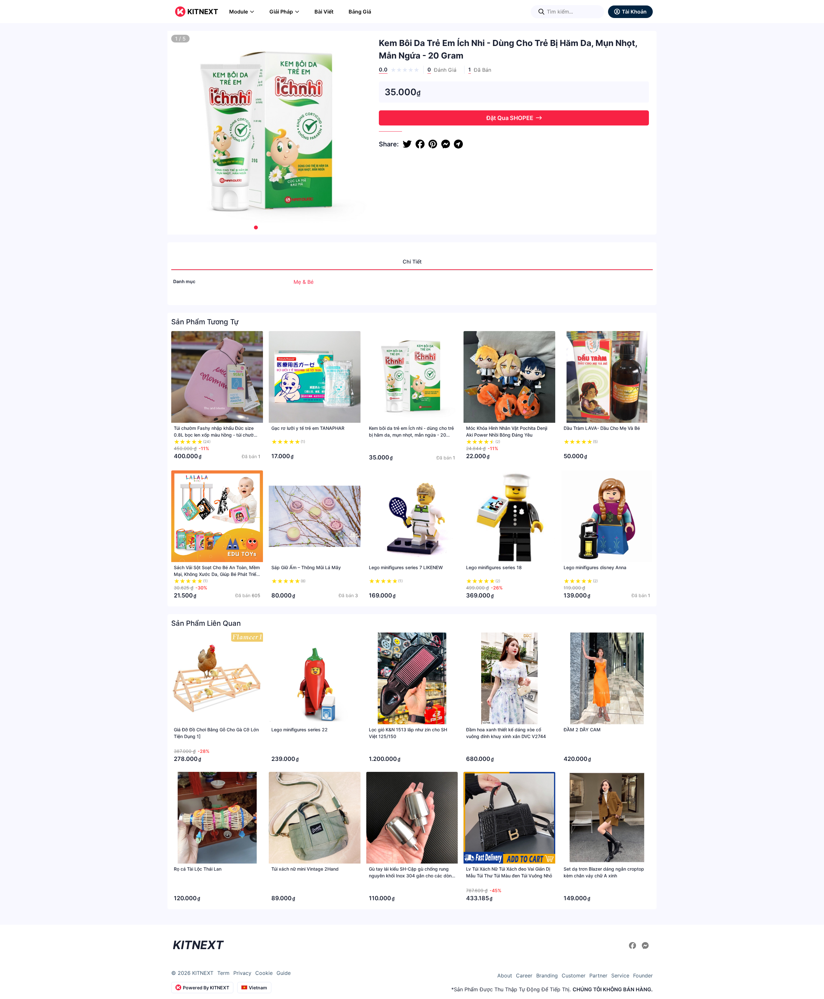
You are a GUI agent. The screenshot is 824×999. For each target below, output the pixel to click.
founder (643, 975)
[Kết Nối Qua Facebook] (633, 945)
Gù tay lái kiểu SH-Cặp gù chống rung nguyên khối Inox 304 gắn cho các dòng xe (411, 875)
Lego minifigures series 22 (299, 729)
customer (573, 975)
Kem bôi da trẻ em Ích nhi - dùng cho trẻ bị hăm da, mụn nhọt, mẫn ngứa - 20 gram (411, 434)
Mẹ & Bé (304, 282)
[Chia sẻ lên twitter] (407, 144)
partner (598, 975)
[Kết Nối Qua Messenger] (645, 945)
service (620, 975)
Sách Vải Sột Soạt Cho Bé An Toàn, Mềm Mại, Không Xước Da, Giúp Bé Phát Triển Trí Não (217, 574)
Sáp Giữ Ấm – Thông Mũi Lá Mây (306, 567)
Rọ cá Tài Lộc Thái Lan (197, 869)
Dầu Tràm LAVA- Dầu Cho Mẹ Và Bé (602, 428)
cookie (264, 973)
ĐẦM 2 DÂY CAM (582, 729)
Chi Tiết (412, 261)
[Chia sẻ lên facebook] (420, 144)
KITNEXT (202, 11)
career (524, 975)
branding (547, 975)
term (223, 973)
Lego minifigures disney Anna (595, 567)
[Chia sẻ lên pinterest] (432, 144)
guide (283, 973)
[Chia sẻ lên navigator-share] (458, 144)
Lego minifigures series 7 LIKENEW (406, 567)
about (504, 975)
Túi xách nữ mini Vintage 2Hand (305, 869)
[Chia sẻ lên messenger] (445, 144)
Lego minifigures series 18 (494, 567)
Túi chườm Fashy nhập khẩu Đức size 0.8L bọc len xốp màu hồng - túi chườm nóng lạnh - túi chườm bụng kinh (216, 434)
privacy (242, 973)
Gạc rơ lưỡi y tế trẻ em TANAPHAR (307, 428)
